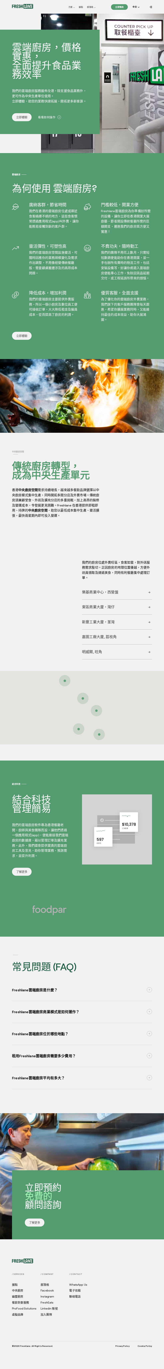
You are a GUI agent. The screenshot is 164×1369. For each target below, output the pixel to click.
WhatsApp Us (78, 1284)
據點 (81, 7)
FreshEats (47, 1302)
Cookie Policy (145, 1346)
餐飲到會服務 (20, 1302)
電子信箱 (75, 1290)
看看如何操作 (46, 117)
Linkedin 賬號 (49, 1308)
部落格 (90, 7)
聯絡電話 (75, 1296)
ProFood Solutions (24, 1308)
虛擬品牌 (17, 1314)
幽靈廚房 (17, 1296)
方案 (70, 7)
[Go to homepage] (22, 6)
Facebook (47, 1290)
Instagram (47, 1296)
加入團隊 (46, 1314)
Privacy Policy (122, 1346)
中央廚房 (17, 1290)
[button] (136, 7)
